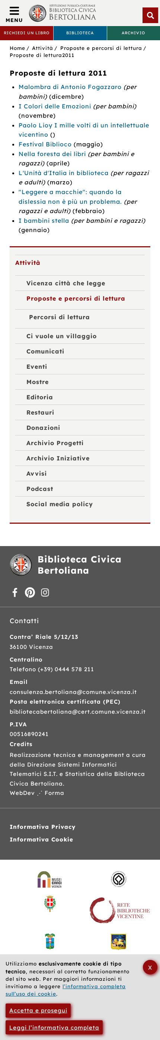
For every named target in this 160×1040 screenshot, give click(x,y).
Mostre (37, 382)
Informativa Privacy (43, 826)
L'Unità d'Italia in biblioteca (64, 173)
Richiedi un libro (26, 32)
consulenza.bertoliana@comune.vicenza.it (73, 691)
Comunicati (45, 351)
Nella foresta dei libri (52, 154)
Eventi (36, 366)
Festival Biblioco (45, 144)
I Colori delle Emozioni (55, 106)
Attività (42, 48)
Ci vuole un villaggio (61, 336)
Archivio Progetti (55, 443)
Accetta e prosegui (38, 1010)
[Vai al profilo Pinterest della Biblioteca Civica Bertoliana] (30, 593)
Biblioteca (80, 32)
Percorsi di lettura (59, 317)
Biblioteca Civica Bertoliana (80, 565)
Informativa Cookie (41, 839)
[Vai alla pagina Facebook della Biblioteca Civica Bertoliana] (15, 593)
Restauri (40, 412)
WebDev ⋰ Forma (37, 792)
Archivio (133, 32)
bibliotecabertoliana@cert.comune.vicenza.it (78, 711)
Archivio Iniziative (58, 458)
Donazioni (43, 427)
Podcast (39, 488)
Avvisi (36, 473)
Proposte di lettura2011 (42, 55)
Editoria (39, 397)
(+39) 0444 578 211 (66, 669)
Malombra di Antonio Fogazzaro (70, 87)
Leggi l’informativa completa (54, 1027)
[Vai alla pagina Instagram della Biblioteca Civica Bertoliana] (45, 593)
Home (17, 48)
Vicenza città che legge (65, 283)
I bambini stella (44, 220)
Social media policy (59, 504)
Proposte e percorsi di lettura (101, 48)
